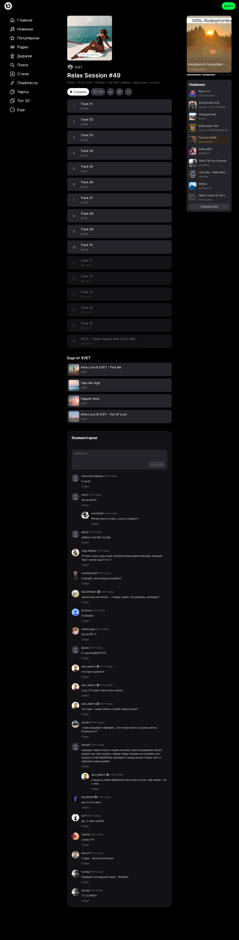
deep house (140, 82)
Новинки (197, 84)
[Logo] (8, 5)
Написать (157, 464)
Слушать (80, 92)
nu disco (155, 82)
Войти (228, 6)
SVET (78, 67)
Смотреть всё (209, 206)
